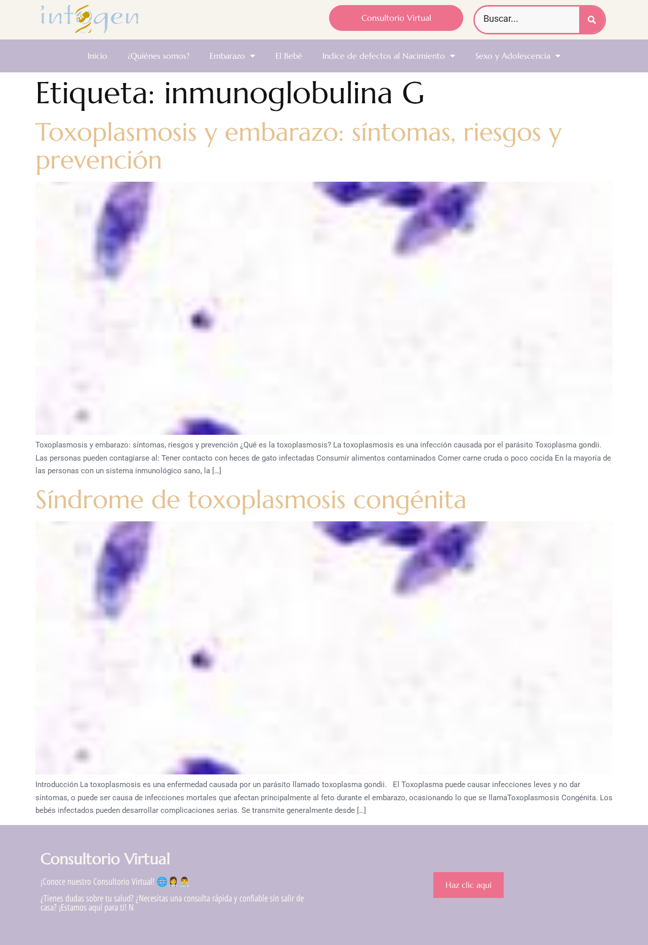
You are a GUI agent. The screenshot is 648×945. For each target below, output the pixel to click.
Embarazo (227, 56)
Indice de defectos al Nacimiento (383, 56)
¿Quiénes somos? (158, 56)
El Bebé (288, 56)
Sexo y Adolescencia (512, 56)
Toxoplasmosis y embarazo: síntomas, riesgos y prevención (298, 146)
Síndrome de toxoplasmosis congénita (251, 499)
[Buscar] (591, 20)
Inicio (97, 56)
